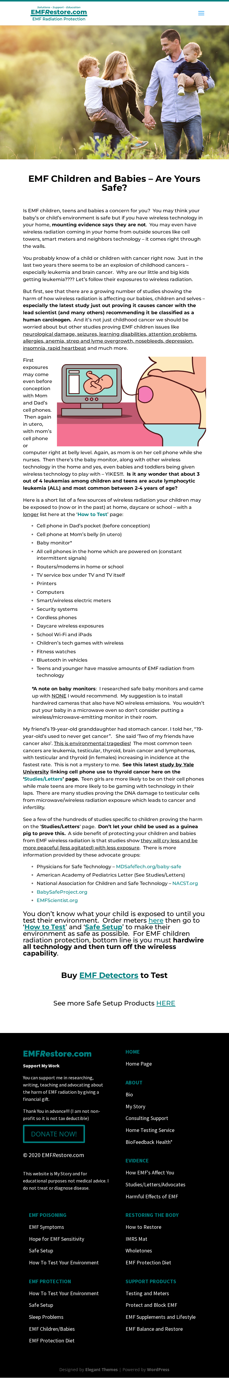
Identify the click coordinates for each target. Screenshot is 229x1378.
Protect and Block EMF (151, 1304)
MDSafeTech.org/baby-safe (148, 866)
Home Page (139, 1063)
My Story (135, 1106)
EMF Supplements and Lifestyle (161, 1316)
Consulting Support (147, 1118)
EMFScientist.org (57, 900)
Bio (129, 1094)
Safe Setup (41, 1250)
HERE (165, 1003)
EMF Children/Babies (52, 1328)
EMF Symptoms (46, 1226)
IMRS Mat (136, 1238)
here (155, 920)
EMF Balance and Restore (154, 1328)
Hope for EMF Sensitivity (56, 1238)
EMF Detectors (108, 975)
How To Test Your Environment (64, 1262)
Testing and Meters (147, 1293)
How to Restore (143, 1226)
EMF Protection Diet (148, 1262)
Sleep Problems (46, 1316)
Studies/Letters (43, 779)
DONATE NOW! (54, 1133)
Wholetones (139, 1250)
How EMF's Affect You (150, 1172)
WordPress (158, 1369)
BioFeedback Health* (149, 1142)
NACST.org (185, 883)
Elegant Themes (101, 1369)
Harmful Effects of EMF (152, 1196)
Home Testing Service (150, 1130)
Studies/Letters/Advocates (155, 1184)
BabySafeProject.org (62, 892)
